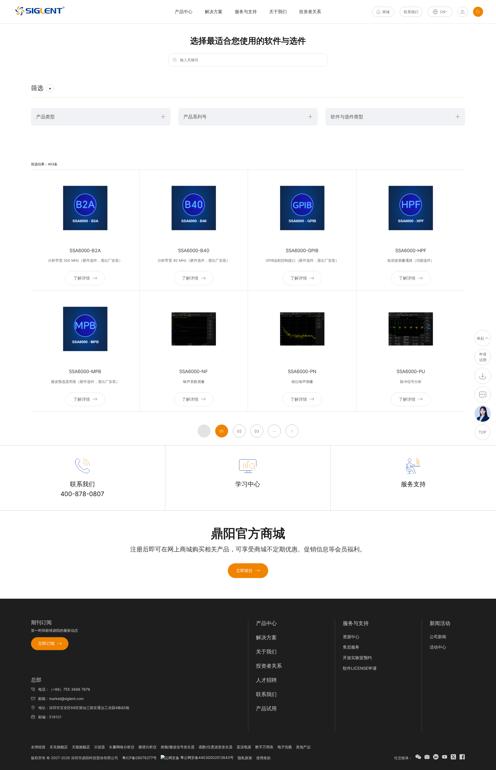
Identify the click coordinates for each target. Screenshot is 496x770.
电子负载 (284, 747)
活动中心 (438, 647)
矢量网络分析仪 (121, 747)
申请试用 (482, 357)
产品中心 (266, 623)
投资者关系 (310, 11)
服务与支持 (246, 11)
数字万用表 (264, 747)
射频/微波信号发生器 (178, 747)
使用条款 (263, 758)
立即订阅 (46, 643)
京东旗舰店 (59, 747)
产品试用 (266, 708)
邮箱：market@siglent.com (61, 698)
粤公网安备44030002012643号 (206, 757)
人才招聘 (266, 680)
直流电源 (244, 747)
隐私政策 (245, 758)
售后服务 (351, 647)
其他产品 (303, 747)
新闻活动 (440, 623)
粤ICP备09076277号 (139, 758)
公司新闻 (438, 636)
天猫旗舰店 (81, 747)
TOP (482, 432)
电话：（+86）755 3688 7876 (64, 689)
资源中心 (351, 636)
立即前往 (244, 570)
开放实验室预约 (357, 657)
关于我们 (278, 11)
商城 (386, 12)
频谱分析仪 (147, 747)
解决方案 (213, 11)
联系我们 (411, 12)
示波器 (99, 747)
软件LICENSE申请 (360, 668)
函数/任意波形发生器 (216, 747)
